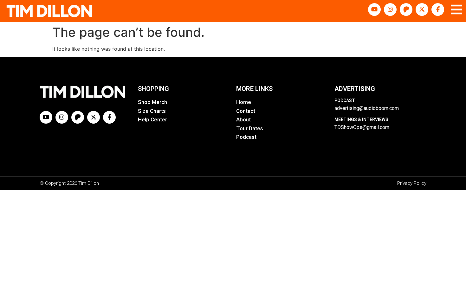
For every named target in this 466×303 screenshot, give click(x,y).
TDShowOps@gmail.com (361, 127)
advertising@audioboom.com (366, 108)
